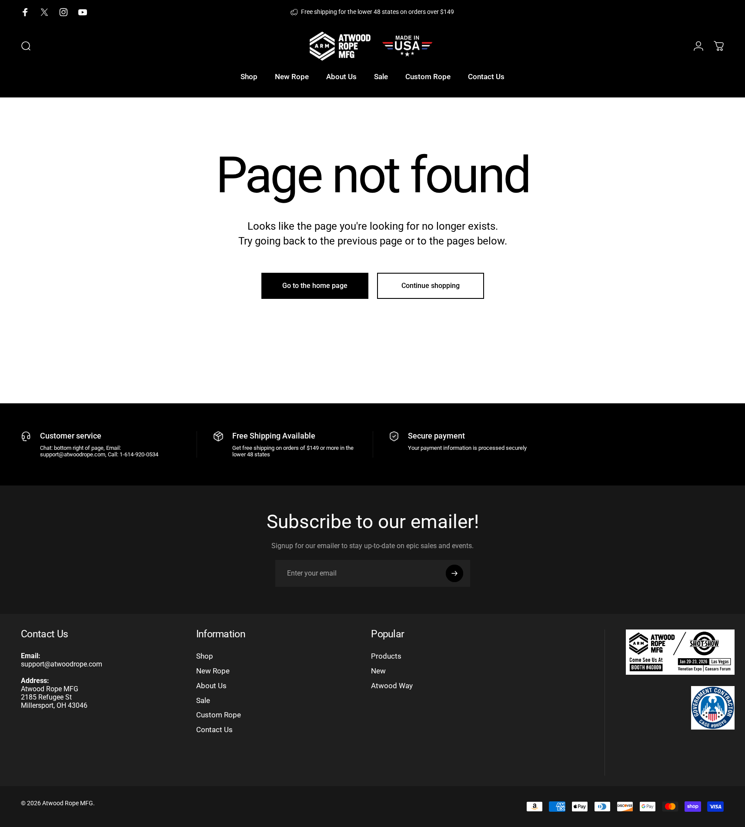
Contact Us (214, 729)
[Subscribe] (454, 573)
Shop (204, 656)
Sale (203, 700)
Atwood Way (392, 685)
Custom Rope (218, 714)
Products (386, 656)
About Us (211, 685)
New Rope (213, 670)
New (378, 670)
